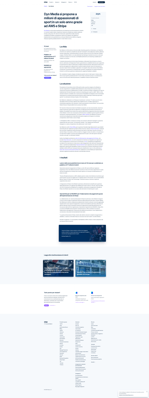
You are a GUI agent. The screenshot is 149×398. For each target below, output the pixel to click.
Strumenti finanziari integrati (81, 332)
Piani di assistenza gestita (96, 359)
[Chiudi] (146, 391)
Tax (60, 361)
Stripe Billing (73, 127)
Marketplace (77, 338)
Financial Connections (64, 341)
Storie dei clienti (94, 325)
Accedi (94, 2)
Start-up (77, 325)
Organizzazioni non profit (80, 356)
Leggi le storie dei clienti (99, 6)
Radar (61, 356)
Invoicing (61, 345)
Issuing (61, 346)
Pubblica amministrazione (80, 359)
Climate (61, 333)
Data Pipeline (62, 338)
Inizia (46, 305)
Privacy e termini (94, 332)
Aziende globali (78, 335)
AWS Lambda (86, 114)
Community (93, 328)
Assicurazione (78, 353)
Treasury (61, 364)
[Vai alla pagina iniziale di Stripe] (45, 322)
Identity (61, 343)
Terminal (61, 363)
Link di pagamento (63, 351)
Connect (61, 335)
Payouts (61, 354)
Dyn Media (46, 30)
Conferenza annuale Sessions (97, 330)
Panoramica (89, 6)
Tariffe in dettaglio (79, 302)
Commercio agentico (79, 327)
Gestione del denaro (79, 340)
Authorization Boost (64, 327)
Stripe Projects (78, 385)
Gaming (77, 350)
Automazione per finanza (80, 333)
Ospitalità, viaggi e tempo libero (81, 351)
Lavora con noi (94, 347)
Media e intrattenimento (80, 354)
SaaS (76, 343)
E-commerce (78, 330)
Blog (92, 327)
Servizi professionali (79, 358)
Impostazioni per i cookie (96, 340)
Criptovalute (62, 336)
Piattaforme (77, 341)
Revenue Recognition (64, 358)
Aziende (77, 323)
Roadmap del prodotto (95, 346)
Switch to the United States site (126, 395)
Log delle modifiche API (80, 381)
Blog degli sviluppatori (79, 386)
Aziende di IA (78, 345)
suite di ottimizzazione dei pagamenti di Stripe (86, 138)
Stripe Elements (67, 139)
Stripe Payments (95, 128)
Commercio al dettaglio (80, 361)
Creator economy (79, 346)
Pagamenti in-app (79, 336)
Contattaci (101, 2)
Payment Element (80, 144)
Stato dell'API (78, 380)
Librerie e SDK (78, 383)
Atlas (61, 325)
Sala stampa (93, 349)
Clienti (45, 6)
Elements (62, 340)
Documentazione (78, 375)
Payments (62, 353)
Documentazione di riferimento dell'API (98, 301)
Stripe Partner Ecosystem (80, 369)
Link (86, 141)
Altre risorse (93, 341)
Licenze (92, 336)
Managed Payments (64, 350)
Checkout (62, 332)
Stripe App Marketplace (80, 367)
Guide (92, 323)
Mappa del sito (94, 338)
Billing (61, 328)
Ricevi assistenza (94, 357)
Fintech (76, 348)
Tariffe (75, 2)
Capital (61, 330)
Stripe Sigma (62, 359)
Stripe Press (93, 351)
